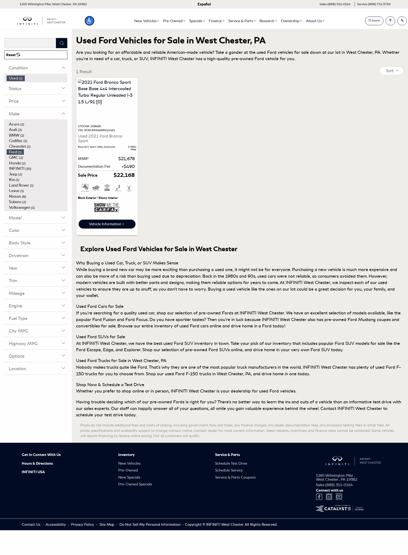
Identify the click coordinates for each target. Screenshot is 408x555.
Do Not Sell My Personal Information (150, 524)
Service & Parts (227, 455)
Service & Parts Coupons (235, 477)
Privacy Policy (83, 524)
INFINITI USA (33, 472)
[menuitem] (37, 78)
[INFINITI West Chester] (41, 20)
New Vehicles (129, 463)
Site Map (107, 524)
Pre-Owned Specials (135, 484)
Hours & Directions (37, 463)
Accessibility (56, 524)
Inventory (126, 455)
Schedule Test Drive (231, 463)
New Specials (129, 477)
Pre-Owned (128, 470)
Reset (11, 55)
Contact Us (31, 524)
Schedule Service (229, 470)
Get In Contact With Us (41, 455)
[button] (89, 20)
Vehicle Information (105, 224)
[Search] (61, 43)
